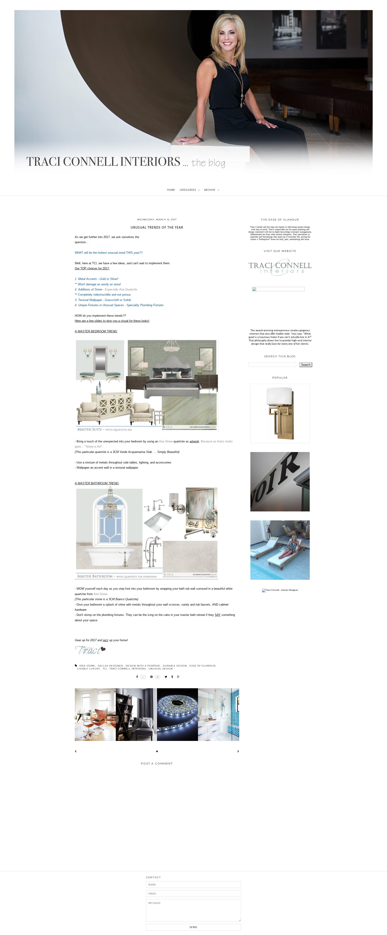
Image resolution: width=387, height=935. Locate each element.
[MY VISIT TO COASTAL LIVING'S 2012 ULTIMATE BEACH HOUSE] (280, 579)
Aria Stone (166, 441)
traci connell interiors (128, 668)
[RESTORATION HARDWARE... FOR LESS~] (280, 510)
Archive (209, 189)
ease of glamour (202, 665)
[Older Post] (238, 751)
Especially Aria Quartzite (121, 289)
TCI (105, 668)
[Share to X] (164, 677)
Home (171, 189)
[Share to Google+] (177, 677)
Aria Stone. (101, 594)
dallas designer (110, 665)
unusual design (160, 668)
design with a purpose (143, 665)
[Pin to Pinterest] (150, 677)
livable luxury (88, 668)
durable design (175, 665)
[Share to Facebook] (136, 677)
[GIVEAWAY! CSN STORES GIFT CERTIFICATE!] (280, 442)
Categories (188, 189)
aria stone (87, 665)
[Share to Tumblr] (171, 677)
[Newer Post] (76, 751)
